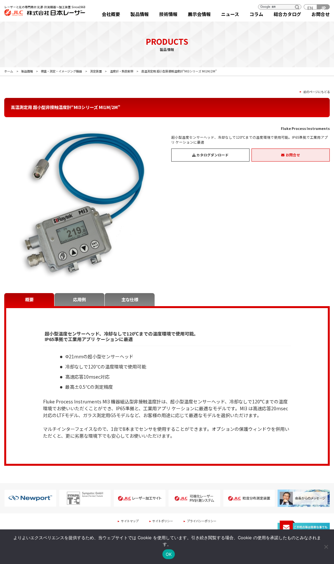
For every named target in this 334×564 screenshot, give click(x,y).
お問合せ (320, 14)
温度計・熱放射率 (121, 71)
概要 (29, 299)
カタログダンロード (212, 154)
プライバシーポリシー (201, 521)
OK (169, 554)
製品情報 (139, 14)
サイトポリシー (162, 521)
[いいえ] (326, 546)
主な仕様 (129, 299)
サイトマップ (130, 521)
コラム (256, 14)
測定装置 (96, 71)
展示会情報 (199, 14)
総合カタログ (287, 14)
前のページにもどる (316, 91)
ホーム (8, 71)
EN (310, 7)
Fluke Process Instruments (305, 128)
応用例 (79, 299)
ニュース (230, 14)
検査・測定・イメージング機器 (61, 71)
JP (323, 7)
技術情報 (168, 14)
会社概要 (111, 14)
